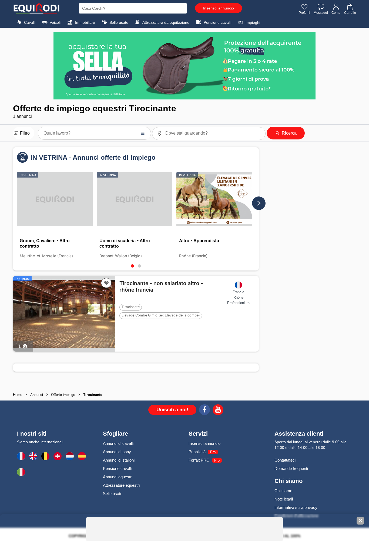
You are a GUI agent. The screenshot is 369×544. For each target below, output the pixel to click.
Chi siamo (283, 490)
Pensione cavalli (217, 22)
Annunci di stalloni (119, 460)
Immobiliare (84, 22)
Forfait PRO (199, 460)
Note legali (283, 499)
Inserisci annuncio (218, 8)
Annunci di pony (117, 451)
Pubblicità (197, 451)
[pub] (184, 65)
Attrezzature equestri (121, 485)
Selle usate (118, 22)
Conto (335, 13)
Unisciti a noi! (172, 409)
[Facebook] (204, 410)
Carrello (350, 13)
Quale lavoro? (94, 132)
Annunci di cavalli (118, 443)
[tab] (132, 266)
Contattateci (285, 460)
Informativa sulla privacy (295, 507)
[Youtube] (218, 410)
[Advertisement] (307, 232)
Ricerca (289, 133)
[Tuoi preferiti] (106, 283)
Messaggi (321, 13)
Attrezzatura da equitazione (165, 22)
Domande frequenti (291, 468)
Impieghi (252, 22)
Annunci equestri (117, 477)
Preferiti (304, 13)
